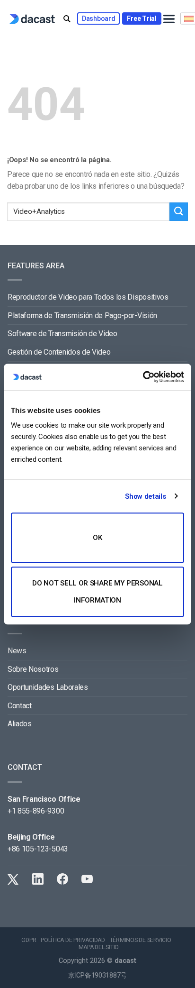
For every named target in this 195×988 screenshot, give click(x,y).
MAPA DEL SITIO (99, 947)
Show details (145, 496)
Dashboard (98, 18)
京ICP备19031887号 (97, 975)
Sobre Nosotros (33, 669)
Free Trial (141, 18)
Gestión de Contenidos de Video (59, 352)
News (17, 650)
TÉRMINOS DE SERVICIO (140, 940)
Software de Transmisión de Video (62, 333)
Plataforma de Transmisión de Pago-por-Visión (82, 315)
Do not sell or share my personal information (97, 591)
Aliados (20, 723)
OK (97, 537)
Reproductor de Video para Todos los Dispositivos (88, 297)
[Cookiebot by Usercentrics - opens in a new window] (142, 377)
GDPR (28, 940)
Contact (20, 705)
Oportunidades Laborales (48, 687)
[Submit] (178, 211)
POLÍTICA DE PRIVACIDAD (73, 940)
